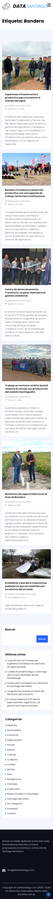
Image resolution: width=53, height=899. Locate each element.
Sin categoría (14, 803)
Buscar (10, 629)
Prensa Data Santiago (19, 106)
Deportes (12, 725)
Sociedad (12, 808)
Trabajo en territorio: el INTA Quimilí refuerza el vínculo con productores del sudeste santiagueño (26, 389)
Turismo (11, 813)
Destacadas (14, 730)
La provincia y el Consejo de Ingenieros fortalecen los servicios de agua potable (26, 663)
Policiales (12, 784)
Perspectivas (14, 779)
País (9, 774)
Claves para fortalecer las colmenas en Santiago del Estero (27, 685)
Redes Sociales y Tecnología (22, 793)
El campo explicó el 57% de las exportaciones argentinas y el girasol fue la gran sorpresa (23, 702)
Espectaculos (14, 740)
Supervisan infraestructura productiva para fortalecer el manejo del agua (22, 97)
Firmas (11, 744)
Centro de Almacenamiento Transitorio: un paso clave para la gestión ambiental (25, 292)
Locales (11, 764)
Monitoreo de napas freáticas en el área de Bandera (26, 495)
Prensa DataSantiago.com (22, 594)
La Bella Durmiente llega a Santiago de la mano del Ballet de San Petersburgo (27, 675)
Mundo (11, 769)
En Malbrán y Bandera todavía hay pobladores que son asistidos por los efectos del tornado (26, 586)
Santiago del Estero (18, 798)
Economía (12, 735)
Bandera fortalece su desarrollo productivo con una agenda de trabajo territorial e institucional (25, 193)
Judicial (11, 754)
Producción (13, 789)
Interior (11, 749)
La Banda (12, 759)
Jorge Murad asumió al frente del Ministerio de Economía (25, 693)
